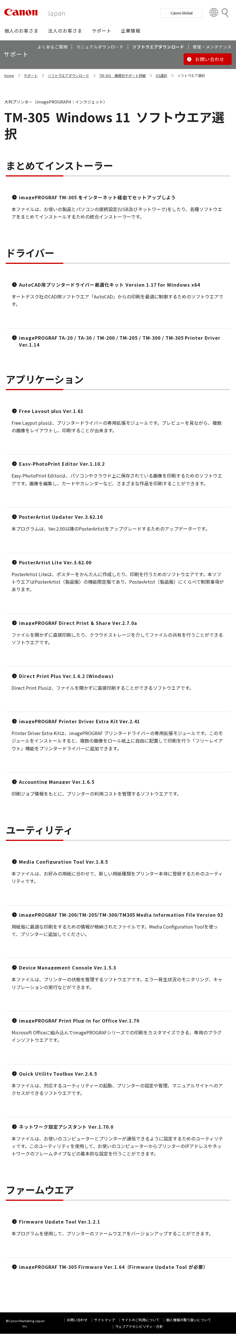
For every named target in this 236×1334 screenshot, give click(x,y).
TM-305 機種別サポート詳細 (122, 75)
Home (9, 75)
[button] (21, 30)
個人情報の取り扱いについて (188, 1319)
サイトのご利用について (140, 1319)
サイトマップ (104, 1319)
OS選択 (161, 75)
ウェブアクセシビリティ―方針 (139, 1326)
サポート (31, 75)
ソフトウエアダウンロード (68, 75)
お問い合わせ (77, 1319)
